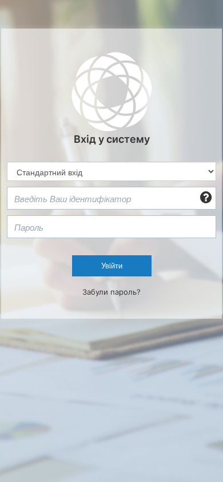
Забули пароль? (111, 291)
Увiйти (111, 265)
